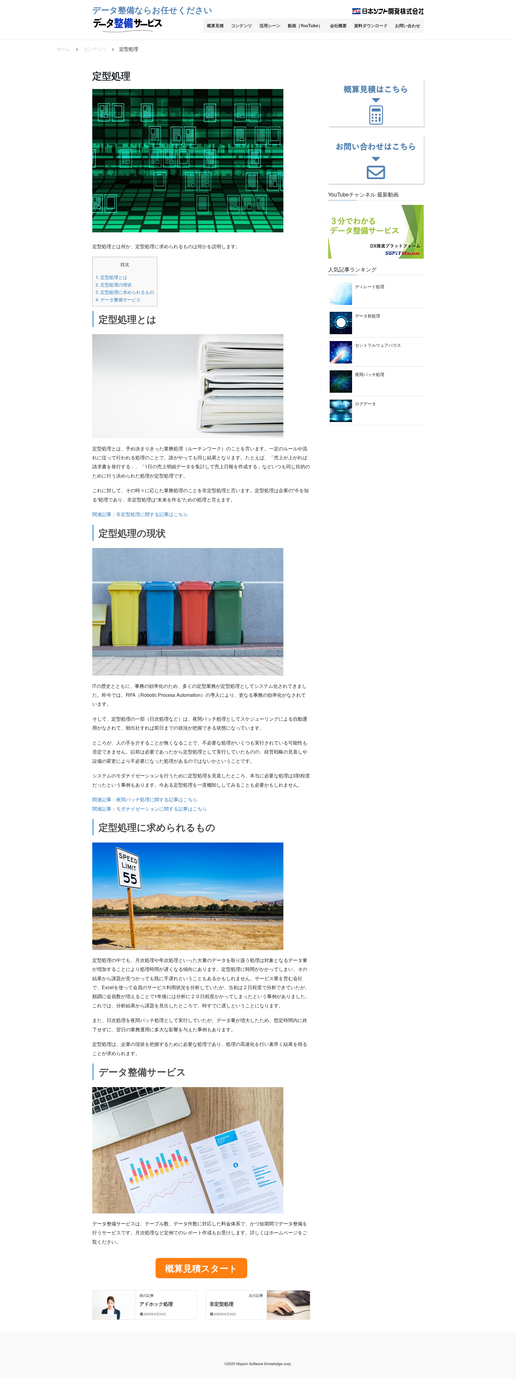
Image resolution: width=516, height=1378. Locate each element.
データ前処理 (367, 316)
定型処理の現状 (114, 284)
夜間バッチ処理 (369, 374)
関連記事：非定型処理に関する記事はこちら (140, 514)
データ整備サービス (118, 299)
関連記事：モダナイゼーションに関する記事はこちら (149, 808)
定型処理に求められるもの (125, 292)
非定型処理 (222, 1303)
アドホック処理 (156, 1303)
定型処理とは (111, 277)
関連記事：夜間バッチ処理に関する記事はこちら (144, 799)
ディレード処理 (369, 286)
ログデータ (365, 403)
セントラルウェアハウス (378, 345)
